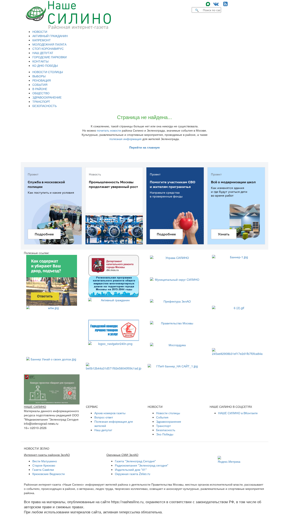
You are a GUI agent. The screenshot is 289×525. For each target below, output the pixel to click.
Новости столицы (168, 413)
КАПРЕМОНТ (41, 40)
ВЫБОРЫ (38, 76)
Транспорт (163, 426)
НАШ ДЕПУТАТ (42, 53)
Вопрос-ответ (103, 417)
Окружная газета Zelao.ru (132, 474)
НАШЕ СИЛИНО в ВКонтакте (238, 413)
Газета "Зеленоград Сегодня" (135, 461)
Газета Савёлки (43, 469)
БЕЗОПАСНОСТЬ (44, 106)
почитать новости (109, 130)
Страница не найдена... (144, 117)
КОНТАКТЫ (40, 61)
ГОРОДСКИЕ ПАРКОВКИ (49, 57)
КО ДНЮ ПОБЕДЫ (45, 65)
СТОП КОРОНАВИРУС (48, 48)
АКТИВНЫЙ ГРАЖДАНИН (50, 36)
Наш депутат (103, 430)
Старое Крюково (43, 465)
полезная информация (125, 139)
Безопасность (165, 430)
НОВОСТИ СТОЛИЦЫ (47, 72)
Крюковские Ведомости (48, 474)
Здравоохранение (168, 421)
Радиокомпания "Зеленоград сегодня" (141, 465)
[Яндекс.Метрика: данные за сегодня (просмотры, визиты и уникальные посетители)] (229, 460)
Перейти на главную (144, 147)
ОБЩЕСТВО (41, 93)
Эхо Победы (164, 434)
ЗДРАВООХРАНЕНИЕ (47, 97)
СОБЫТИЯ (39, 84)
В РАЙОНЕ (39, 89)
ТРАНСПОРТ (41, 101)
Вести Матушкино (44, 461)
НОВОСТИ (39, 31)
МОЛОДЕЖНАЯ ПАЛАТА (49, 44)
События (162, 417)
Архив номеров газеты (109, 413)
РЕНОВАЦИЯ (41, 80)
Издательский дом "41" (131, 469)
